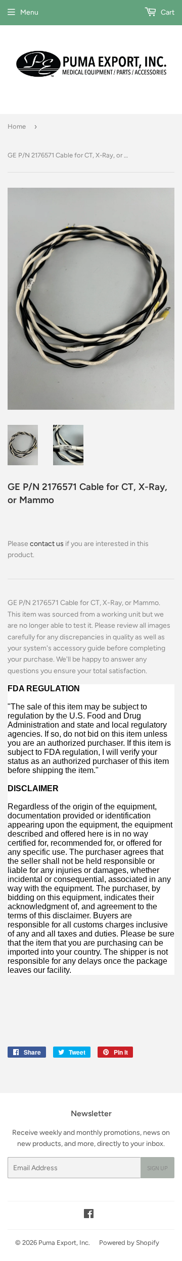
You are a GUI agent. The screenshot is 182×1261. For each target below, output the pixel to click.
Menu (29, 12)
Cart (166, 12)
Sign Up (157, 1168)
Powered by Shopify (129, 1242)
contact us (47, 543)
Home (17, 126)
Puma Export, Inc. (64, 1242)
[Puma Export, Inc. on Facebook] (88, 1215)
